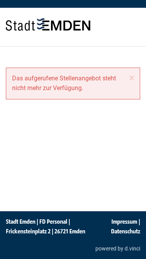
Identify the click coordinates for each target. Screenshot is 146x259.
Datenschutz (125, 231)
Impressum (124, 221)
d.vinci (132, 248)
